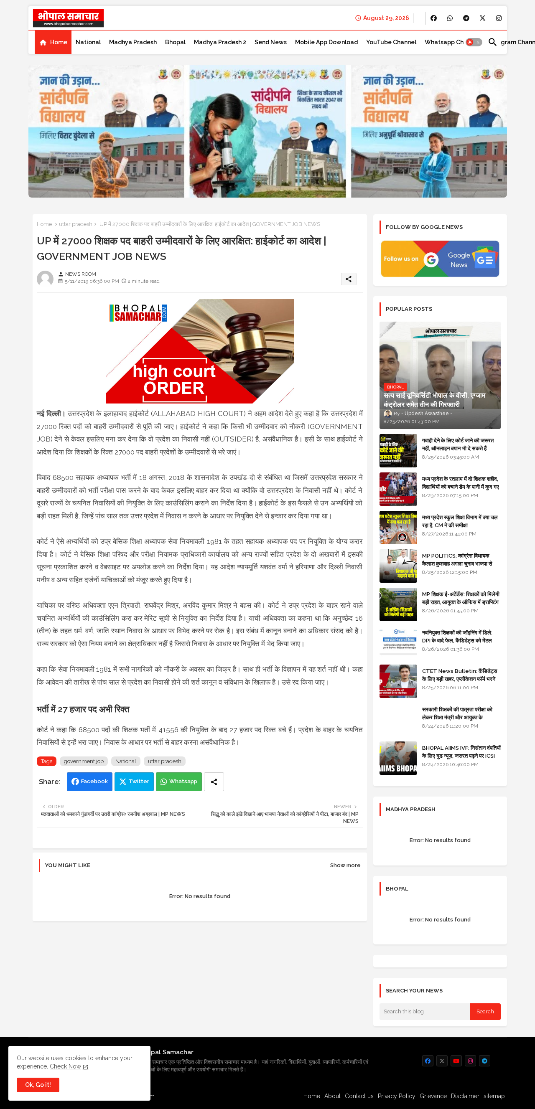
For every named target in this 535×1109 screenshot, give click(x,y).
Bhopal (175, 42)
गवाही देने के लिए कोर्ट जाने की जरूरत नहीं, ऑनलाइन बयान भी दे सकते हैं (458, 444)
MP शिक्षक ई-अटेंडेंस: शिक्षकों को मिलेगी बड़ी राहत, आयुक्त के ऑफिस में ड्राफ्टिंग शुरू (460, 601)
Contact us (359, 1096)
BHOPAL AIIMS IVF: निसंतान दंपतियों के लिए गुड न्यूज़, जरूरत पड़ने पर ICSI (461, 752)
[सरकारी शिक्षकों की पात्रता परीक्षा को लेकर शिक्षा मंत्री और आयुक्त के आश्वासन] (398, 719)
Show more (345, 865)
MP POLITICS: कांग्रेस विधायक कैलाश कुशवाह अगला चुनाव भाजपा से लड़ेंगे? (457, 563)
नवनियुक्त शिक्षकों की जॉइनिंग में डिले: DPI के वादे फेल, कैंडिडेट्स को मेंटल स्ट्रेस (457, 640)
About (332, 1096)
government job (84, 761)
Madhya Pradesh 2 (220, 42)
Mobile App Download (326, 42)
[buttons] (433, 18)
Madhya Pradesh (133, 42)
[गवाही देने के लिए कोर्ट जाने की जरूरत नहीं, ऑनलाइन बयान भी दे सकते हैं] (398, 450)
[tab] (53, 42)
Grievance (433, 1096)
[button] (474, 42)
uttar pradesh (75, 224)
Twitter (139, 781)
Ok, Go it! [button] (38, 1084)
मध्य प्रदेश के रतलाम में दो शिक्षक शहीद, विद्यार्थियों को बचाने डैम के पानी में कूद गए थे (460, 486)
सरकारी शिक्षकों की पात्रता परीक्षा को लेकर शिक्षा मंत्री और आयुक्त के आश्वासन (457, 717)
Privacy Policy (396, 1096)
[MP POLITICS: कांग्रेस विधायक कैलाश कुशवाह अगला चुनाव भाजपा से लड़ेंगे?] (398, 566)
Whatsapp (183, 781)
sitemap (494, 1096)
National (88, 42)
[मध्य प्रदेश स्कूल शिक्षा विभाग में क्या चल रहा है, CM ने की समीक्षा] (398, 527)
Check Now (65, 1066)
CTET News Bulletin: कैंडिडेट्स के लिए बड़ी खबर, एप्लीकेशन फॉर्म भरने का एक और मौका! (459, 678)
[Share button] (214, 781)
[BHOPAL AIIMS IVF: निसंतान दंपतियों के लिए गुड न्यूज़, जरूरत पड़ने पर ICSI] (398, 758)
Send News (271, 42)
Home (58, 42)
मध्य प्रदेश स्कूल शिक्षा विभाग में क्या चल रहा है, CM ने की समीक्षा (460, 521)
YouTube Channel (391, 42)
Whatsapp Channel (452, 42)
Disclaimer (465, 1096)
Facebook (94, 781)
